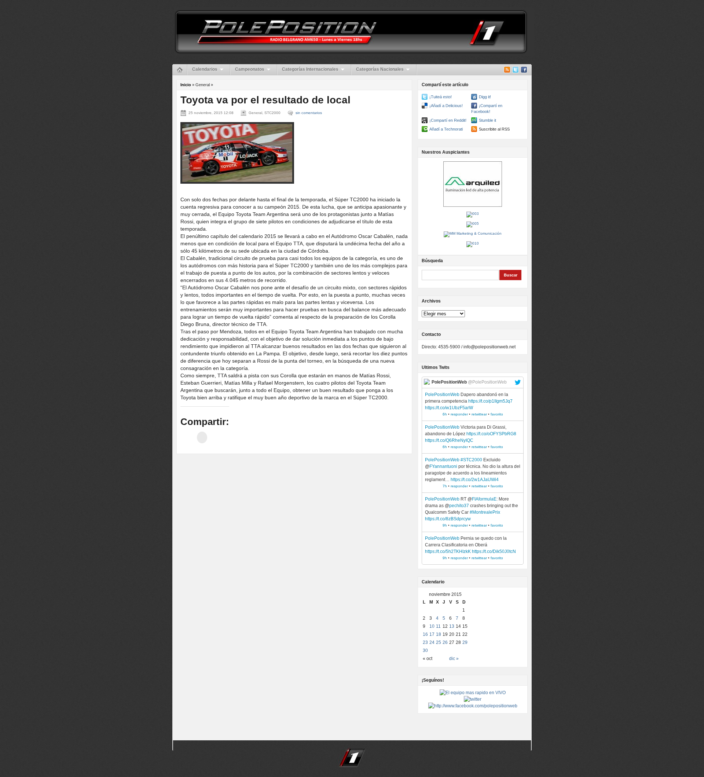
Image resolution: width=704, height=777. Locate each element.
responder (459, 414)
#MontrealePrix (485, 512)
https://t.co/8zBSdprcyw (448, 518)
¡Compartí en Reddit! (447, 120)
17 (431, 634)
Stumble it (487, 120)
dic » (454, 658)
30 (425, 650)
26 (445, 642)
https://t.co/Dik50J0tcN (494, 551)
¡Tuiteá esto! (440, 97)
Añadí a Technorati (446, 129)
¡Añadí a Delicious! (446, 105)
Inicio (185, 85)
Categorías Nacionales (380, 69)
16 (425, 634)
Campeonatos (249, 69)
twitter (517, 382)
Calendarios (204, 69)
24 (431, 642)
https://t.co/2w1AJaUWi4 (475, 479)
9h (445, 525)
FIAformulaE (484, 499)
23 (425, 642)
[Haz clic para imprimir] (202, 437)
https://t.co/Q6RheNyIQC (449, 440)
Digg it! (485, 97)
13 (451, 626)
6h (445, 414)
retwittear (479, 414)
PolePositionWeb (442, 394)
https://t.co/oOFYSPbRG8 (491, 433)
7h (445, 486)
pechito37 (459, 505)
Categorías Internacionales (310, 69)
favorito (497, 414)
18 (438, 634)
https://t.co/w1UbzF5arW (449, 407)
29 (464, 642)
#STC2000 (471, 459)
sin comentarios (309, 113)
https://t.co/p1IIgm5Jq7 (490, 401)
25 (438, 642)
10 (431, 626)
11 (438, 626)
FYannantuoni (443, 466)
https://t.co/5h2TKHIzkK (448, 551)
